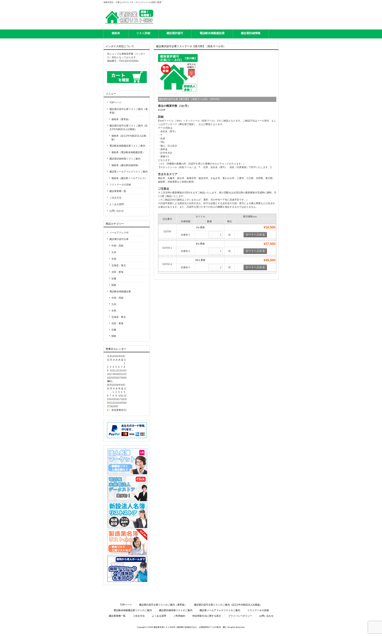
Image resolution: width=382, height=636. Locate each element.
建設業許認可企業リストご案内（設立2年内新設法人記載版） (128, 127)
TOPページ (115, 102)
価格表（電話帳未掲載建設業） (128, 152)
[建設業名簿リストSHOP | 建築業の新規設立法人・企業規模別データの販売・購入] (129, 23)
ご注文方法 (115, 197)
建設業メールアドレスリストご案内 (128, 171)
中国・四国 (117, 245)
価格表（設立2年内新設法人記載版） (128, 137)
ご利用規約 (179, 615)
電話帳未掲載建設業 (120, 291)
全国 (113, 258)
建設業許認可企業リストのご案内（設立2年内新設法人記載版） (228, 604)
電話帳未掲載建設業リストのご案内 (133, 610)
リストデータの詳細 (120, 184)
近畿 (113, 278)
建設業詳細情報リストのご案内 (175, 610)
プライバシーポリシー (240, 615)
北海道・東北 (118, 265)
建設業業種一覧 (117, 191)
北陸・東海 (117, 272)
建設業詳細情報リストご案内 (124, 158)
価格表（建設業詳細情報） (125, 165)
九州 (113, 252)
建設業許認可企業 (119, 239)
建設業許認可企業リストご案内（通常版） (128, 111)
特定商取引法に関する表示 (206, 615)
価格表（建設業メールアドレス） (129, 178)
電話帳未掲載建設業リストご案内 (127, 145)
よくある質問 (116, 204)
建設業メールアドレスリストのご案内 (220, 610)
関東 (113, 285)
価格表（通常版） (121, 119)
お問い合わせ (116, 210)
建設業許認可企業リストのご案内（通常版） (163, 604)
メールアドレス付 (119, 232)
